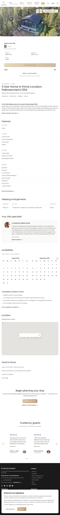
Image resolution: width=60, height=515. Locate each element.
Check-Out (33, 52)
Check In (21, 2)
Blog (33, 482)
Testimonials (35, 480)
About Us (34, 471)
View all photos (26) (50, 11)
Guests (7, 57)
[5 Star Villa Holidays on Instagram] (7, 485)
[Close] (39, 335)
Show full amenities (7, 191)
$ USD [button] (52, 3)
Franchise (34, 473)
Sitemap (34, 484)
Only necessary (10, 509)
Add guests (37, 2)
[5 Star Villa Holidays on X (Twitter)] (2, 485)
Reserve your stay (30, 401)
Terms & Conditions (37, 478)
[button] (48, 3)
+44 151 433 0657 (7, 480)
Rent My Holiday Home (37, 476)
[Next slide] (56, 443)
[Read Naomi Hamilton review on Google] (37, 435)
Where (10, 2)
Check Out (29, 2)
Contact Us (16, 482)
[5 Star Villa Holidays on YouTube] (12, 485)
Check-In (7, 52)
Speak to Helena (16, 239)
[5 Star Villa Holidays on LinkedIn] (10, 485)
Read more (13, 446)
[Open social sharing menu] (41, 11)
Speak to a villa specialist (30, 73)
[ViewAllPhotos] (30, 21)
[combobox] (37, 4)
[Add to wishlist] (37, 11)
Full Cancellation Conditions (10, 307)
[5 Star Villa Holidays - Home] (3, 3)
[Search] (43, 3)
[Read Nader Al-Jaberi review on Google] (13, 435)
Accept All (22, 509)
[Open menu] (57, 3)
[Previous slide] (3, 443)
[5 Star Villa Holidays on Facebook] (4, 485)
